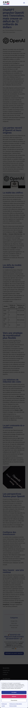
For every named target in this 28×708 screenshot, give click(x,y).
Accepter (14, 692)
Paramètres (14, 700)
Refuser (14, 696)
